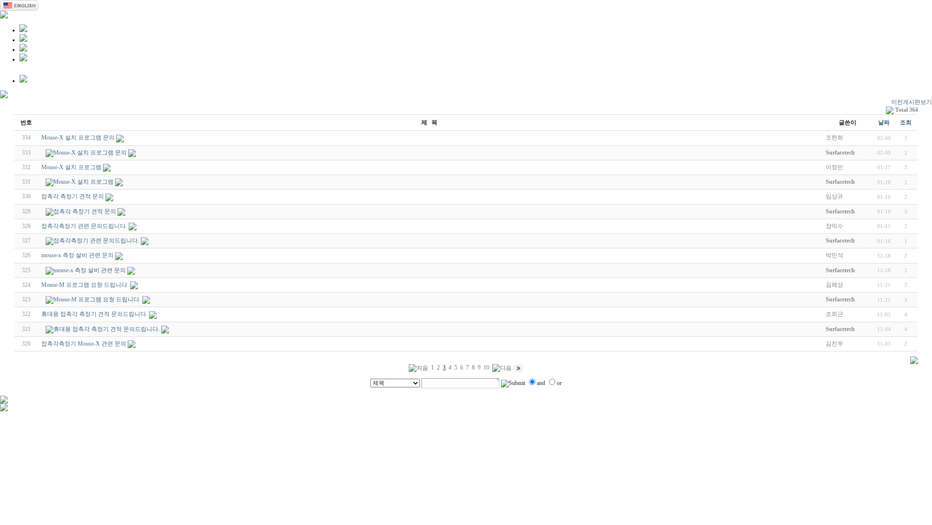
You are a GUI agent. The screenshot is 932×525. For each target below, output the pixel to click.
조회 (906, 122)
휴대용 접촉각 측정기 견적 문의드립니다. (94, 314)
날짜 (884, 122)
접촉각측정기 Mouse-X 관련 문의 (83, 343)
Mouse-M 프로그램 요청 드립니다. (85, 284)
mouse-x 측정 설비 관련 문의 (77, 255)
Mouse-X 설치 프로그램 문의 (78, 137)
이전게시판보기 (911, 102)
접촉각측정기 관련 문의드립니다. (84, 226)
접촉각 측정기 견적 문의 (72, 196)
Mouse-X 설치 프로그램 (71, 167)
